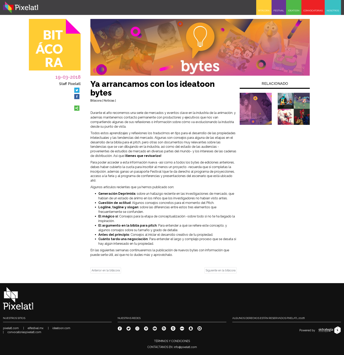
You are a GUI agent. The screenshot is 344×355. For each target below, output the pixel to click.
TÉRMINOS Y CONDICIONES (172, 341)
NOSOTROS (333, 10)
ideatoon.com (61, 328)
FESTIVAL (279, 10)
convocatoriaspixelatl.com (24, 332)
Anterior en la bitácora (106, 270)
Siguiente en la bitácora (221, 270)
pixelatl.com (11, 328)
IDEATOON (293, 10)
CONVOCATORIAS (313, 10)
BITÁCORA (264, 10)
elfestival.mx (35, 328)
